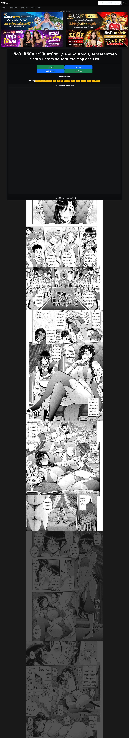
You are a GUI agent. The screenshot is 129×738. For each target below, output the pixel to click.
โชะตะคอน (67, 81)
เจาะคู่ (78, 81)
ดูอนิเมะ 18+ (24, 8)
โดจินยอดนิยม (14, 8)
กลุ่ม (54, 81)
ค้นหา (124, 3)
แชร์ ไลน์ (50, 67)
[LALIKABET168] (32, 21)
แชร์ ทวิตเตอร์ (50, 71)
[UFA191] (97, 21)
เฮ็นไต (32, 8)
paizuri (83, 81)
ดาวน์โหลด (78, 71)
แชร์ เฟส (78, 67)
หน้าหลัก (4, 8)
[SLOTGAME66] (97, 38)
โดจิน (39, 8)
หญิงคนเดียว (47, 81)
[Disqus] (64, 114)
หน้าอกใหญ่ (39, 81)
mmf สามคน (96, 81)
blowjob (60, 81)
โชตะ (73, 81)
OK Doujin (5, 2)
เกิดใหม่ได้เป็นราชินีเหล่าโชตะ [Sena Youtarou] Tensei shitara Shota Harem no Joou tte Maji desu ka (64, 56)
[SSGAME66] (32, 38)
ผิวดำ (89, 81)
